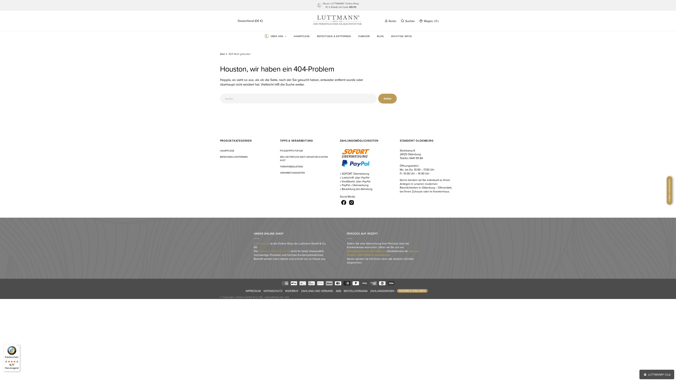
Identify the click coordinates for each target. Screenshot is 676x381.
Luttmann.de (261, 243)
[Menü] (18, 346)
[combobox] (298, 98)
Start (222, 54)
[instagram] (351, 202)
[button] (390, 21)
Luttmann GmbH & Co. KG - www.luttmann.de (259, 297)
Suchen (387, 98)
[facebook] (344, 202)
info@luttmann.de (397, 251)
